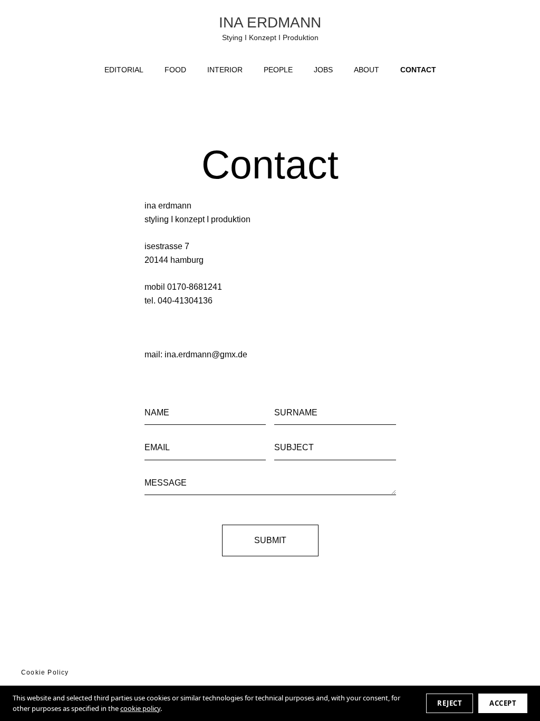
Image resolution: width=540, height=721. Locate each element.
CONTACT (418, 69)
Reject (449, 703)
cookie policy (140, 708)
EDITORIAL (123, 69)
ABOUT (366, 69)
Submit (270, 540)
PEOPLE (278, 69)
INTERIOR (225, 69)
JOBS (323, 69)
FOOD (175, 69)
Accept (502, 703)
